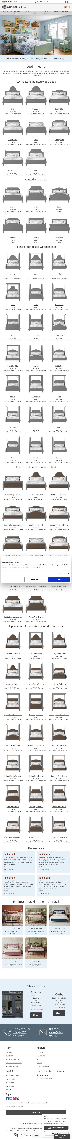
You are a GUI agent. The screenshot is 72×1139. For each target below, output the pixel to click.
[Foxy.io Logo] (22, 1135)
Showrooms (41, 1056)
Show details (63, 574)
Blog (38, 1059)
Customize (34, 579)
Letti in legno (10, 1086)
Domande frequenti (12, 1059)
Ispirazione (9, 1056)
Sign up (55, 1131)
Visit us (36, 1015)
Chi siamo (40, 1052)
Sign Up (36, 1112)
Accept (59, 579)
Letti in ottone (10, 1082)
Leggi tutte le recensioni (45, 1078)
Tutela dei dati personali (14, 1063)
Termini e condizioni (12, 1066)
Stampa (39, 1063)
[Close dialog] (67, 1112)
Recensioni (9, 1052)
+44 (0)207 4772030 (36, 1005)
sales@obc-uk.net (56, 1034)
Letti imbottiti (10, 1079)
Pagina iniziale (28, 1123)
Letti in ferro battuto (12, 1075)
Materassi (9, 1090)
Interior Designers (43, 1066)
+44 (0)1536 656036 (59, 1007)
